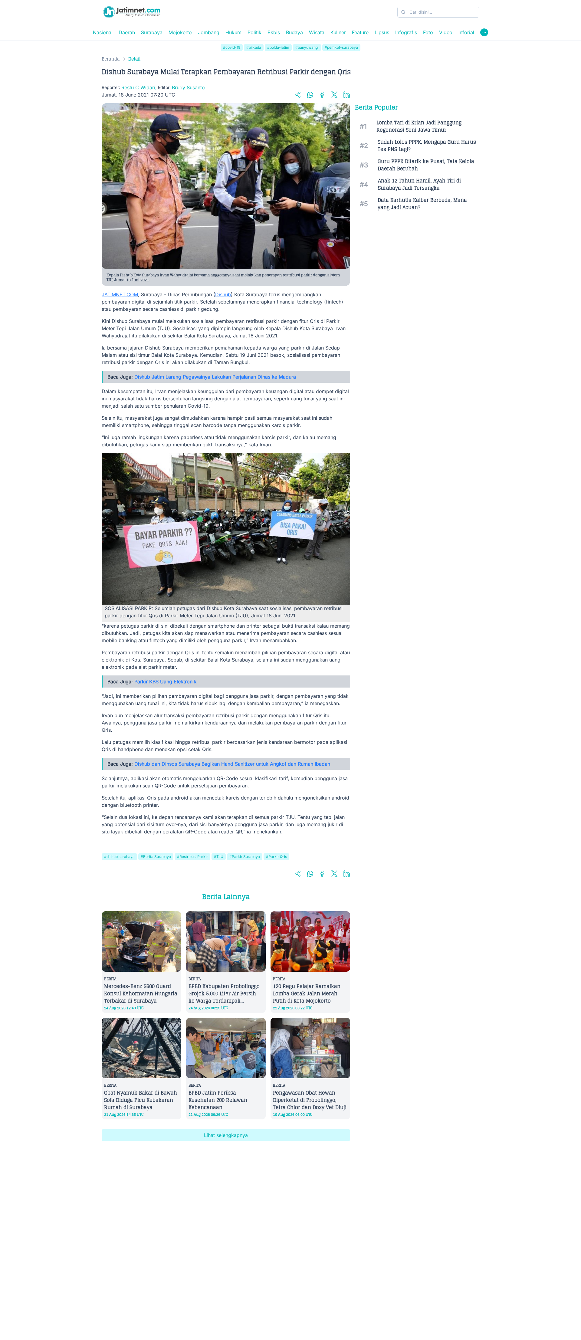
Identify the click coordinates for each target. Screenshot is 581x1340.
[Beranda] (132, 12)
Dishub (223, 294)
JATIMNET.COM (120, 294)
